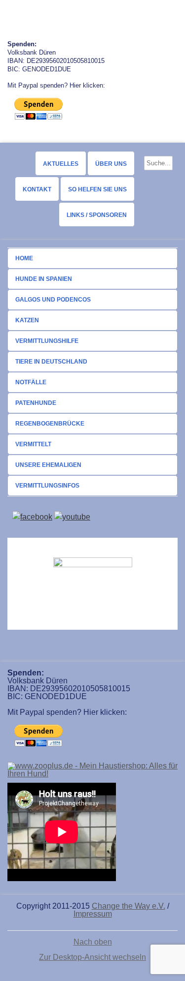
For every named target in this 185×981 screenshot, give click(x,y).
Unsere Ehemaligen (48, 464)
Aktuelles (60, 163)
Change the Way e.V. (128, 906)
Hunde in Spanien (43, 279)
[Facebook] (32, 517)
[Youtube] (72, 517)
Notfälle (30, 382)
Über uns (111, 163)
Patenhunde (35, 402)
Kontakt (37, 189)
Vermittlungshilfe (46, 340)
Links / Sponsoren (97, 215)
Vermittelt (33, 444)
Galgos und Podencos (53, 299)
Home (24, 258)
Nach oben (93, 942)
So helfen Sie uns (97, 189)
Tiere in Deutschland (51, 361)
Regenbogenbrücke (49, 423)
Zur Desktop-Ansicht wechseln (92, 957)
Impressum (93, 914)
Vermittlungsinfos (47, 485)
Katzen (27, 320)
